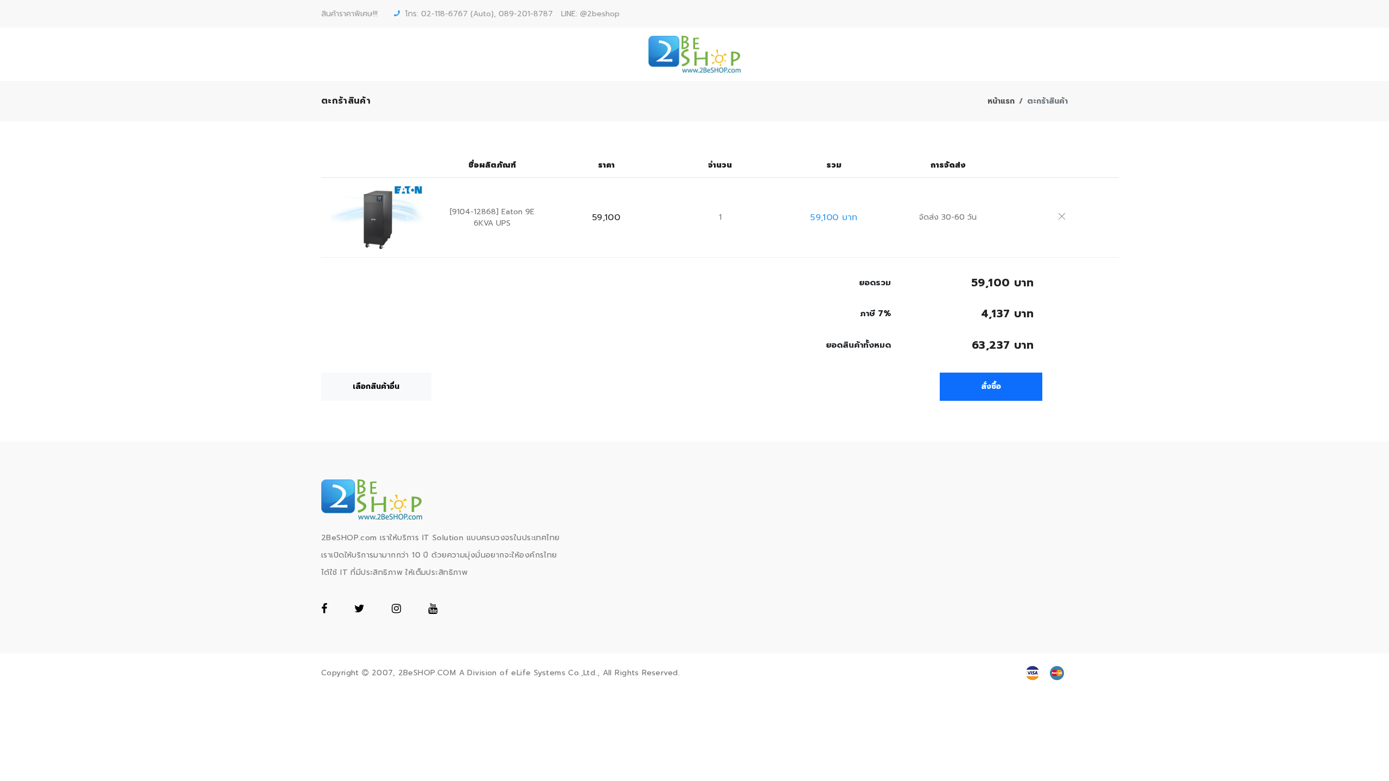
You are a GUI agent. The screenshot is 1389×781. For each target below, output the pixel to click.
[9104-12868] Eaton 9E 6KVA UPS (492, 217)
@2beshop (600, 14)
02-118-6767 (444, 14)
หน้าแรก (1001, 101)
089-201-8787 (526, 14)
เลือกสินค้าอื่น (376, 386)
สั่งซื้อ (991, 386)
